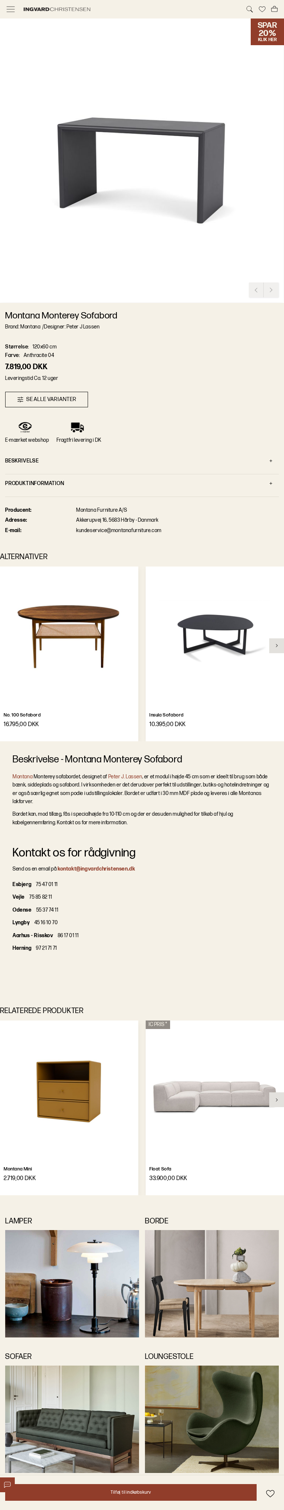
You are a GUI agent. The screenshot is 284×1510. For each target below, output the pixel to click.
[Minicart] (274, 9)
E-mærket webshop (27, 440)
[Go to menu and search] (10, 9)
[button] (142, 161)
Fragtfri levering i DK (79, 440)
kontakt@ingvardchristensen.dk (96, 869)
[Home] (130, 9)
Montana (23, 777)
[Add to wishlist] (270, 1493)
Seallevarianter (51, 399)
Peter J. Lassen (125, 777)
